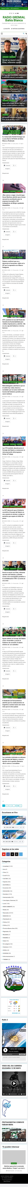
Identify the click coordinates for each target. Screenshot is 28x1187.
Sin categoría (6, 944)
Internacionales (7, 897)
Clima (4, 872)
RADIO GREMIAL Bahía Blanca (14, 19)
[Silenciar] (21, 1094)
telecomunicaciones (8, 956)
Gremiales (5, 894)
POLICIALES (6, 919)
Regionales (6, 931)
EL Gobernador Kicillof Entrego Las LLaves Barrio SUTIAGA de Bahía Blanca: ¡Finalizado (13, 139)
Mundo (4, 909)
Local (11, 131)
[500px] (21, 854)
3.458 (17, 805)
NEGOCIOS (6, 916)
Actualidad (5, 57)
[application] (14, 1083)
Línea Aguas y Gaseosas (9, 900)
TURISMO (5, 959)
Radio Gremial (10, 1170)
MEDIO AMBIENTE (7, 906)
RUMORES (5, 937)
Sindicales (19, 191)
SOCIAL (5, 950)
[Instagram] (12, 854)
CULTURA (11, 86)
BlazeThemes (7, 1181)
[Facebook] (8, 854)
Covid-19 (5, 875)
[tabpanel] (14, 1161)
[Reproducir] (4, 1094)
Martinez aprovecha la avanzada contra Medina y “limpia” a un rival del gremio (14, 1168)
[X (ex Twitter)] (16, 854)
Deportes (5, 881)
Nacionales (12, 57)
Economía (5, 888)
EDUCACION (6, 891)
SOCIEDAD (5, 953)
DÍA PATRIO (6, 885)
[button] (14, 1084)
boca (4, 869)
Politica (5, 133)
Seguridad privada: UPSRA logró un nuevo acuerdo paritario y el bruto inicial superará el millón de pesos (13, 105)
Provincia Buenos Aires (14, 133)
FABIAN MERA (7, 143)
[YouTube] (4, 854)
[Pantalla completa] (24, 1094)
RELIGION (5, 934)
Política (5, 925)
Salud (4, 941)
